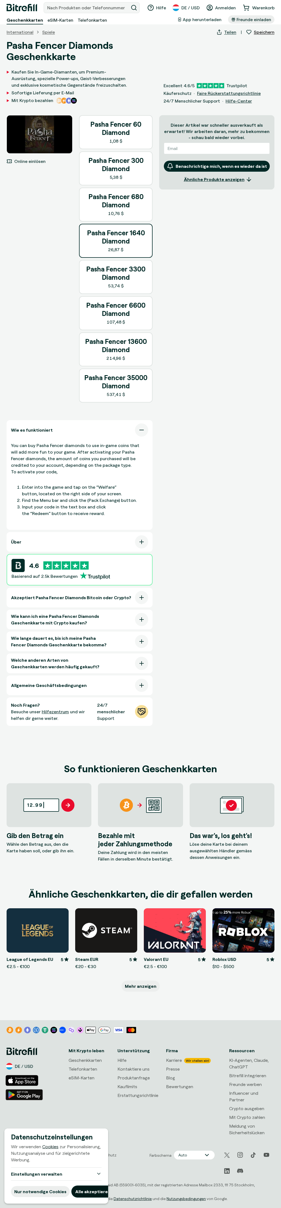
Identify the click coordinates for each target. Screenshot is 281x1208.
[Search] (133, 7)
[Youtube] (266, 1155)
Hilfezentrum (55, 711)
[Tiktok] (253, 1155)
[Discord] (240, 1171)
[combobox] (86, 7)
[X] (227, 1155)
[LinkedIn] (227, 1171)
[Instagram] (240, 1155)
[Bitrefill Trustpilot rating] (66, 565)
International (20, 32)
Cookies (50, 1146)
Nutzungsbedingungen (186, 1198)
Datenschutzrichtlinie (133, 1198)
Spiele (48, 32)
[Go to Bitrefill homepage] (22, 8)
